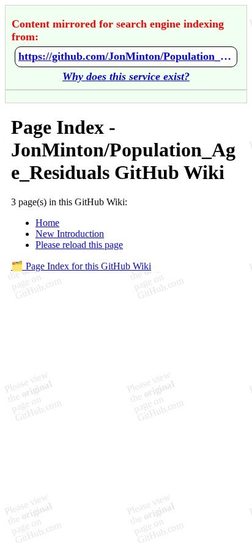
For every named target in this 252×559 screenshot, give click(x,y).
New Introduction (69, 233)
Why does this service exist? (126, 76)
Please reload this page (79, 244)
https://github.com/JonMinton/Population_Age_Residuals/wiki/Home (126, 56)
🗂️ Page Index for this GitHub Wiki (81, 266)
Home (47, 222)
